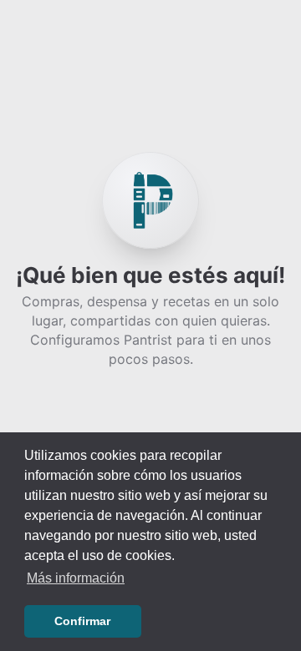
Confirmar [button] (82, 621)
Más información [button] (76, 578)
